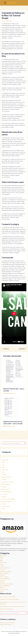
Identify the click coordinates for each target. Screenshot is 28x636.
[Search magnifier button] (25, 443)
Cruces (3, 472)
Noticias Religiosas (6, 491)
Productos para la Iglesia (8, 499)
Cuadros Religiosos (7, 477)
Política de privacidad (5, 624)
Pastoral (4, 496)
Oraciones (4, 494)
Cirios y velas (5, 469)
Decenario (4, 479)
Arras (3, 465)
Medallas (4, 486)
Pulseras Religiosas (7, 501)
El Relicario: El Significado (6, 609)
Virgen (3, 508)
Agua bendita (5, 460)
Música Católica (6, 393)
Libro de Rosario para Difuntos (8, 597)
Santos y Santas (6, 506)
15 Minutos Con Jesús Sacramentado (9, 599)
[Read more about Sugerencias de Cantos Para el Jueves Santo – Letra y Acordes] (11, 408)
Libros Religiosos (6, 484)
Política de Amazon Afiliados (7, 622)
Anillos (3, 462)
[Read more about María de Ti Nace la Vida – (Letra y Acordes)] (14, 372)
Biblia (3, 467)
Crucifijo (4, 474)
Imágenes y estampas (7, 482)
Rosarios (4, 504)
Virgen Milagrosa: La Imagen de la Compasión (12, 606)
